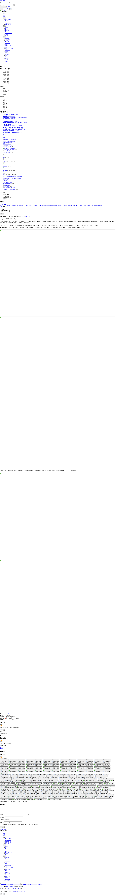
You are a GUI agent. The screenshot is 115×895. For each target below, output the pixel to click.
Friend (6, 29)
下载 (19, 205)
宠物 (50, 205)
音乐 (100, 205)
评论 (1, 814)
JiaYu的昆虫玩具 (6, 152)
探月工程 (7, 54)
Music (6, 35)
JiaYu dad (5, 161)
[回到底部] (4, 894)
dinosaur (7, 38)
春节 (62, 205)
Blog (1, 205)
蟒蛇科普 (7, 58)
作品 (30, 205)
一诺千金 (7, 43)
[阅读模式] (3, 214)
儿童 (31, 205)
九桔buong (9, 713)
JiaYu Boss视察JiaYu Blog (8, 149)
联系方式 (2, 819)
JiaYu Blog (2, 0)
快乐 (52, 205)
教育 (56, 205)
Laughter (7, 30)
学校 (46, 205)
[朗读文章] (2, 214)
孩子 (48, 205)
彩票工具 (7, 50)
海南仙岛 (7, 57)
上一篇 (1, 747)
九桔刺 (14, 713)
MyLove (13, 886)
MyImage (27, 216)
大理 (42, 205)
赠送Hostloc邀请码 (7, 144)
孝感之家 (7, 47)
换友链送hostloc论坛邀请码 (9, 141)
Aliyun (8, 888)
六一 (38, 205)
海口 (76, 205)
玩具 (78, 205)
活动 (66, 205)
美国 (92, 205)
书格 (6, 44)
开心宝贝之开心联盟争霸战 (9, 189)
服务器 (64, 205)
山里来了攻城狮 (9, 48)
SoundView (7, 39)
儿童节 (34, 205)
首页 (1, 206)
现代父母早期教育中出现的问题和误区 (12, 178)
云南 (25, 205)
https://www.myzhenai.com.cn (19, 891)
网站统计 (40, 884)
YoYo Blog (7, 41)
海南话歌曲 (73, 205)
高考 (101, 205)
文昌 (58, 205)
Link (6, 31)
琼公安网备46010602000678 (13, 884)
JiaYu (4, 205)
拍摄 (54, 205)
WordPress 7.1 (16, 888)
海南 (69, 205)
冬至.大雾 (5, 180)
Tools (6, 40)
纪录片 (90, 205)
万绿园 (14, 205)
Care (6, 28)
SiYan (12, 205)
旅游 (60, 205)
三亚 (17, 205)
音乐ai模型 (7, 61)
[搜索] (10, 9)
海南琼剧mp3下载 (7, 146)
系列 (88, 205)
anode (4, 174)
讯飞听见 (7, 59)
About (6, 27)
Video (6, 34)
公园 (36, 205)
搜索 (14, 5)
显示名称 (2, 817)
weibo (5, 758)
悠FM (6, 51)
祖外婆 (85, 205)
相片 (82, 205)
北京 (40, 205)
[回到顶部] (1, 894)
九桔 (4, 713)
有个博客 (7, 55)
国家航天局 (8, 45)
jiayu (4, 157)
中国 (21, 205)
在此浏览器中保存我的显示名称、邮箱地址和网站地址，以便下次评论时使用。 (20, 824)
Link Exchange (8, 33)
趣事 (98, 205)
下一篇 (1, 748)
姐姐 (44, 205)
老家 (94, 205)
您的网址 (2, 822)
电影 (80, 205)
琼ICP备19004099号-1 (32, 884)
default (2, 758)
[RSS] (0, 63)
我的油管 (7, 52)
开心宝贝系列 (6, 186)
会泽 (27, 205)
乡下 (23, 205)
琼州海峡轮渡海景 (7, 183)
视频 (96, 205)
